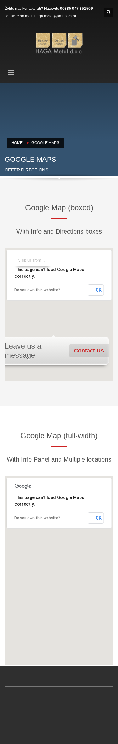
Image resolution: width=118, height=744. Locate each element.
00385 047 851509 (76, 8)
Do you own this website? (37, 290)
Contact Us (89, 350)
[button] (59, 310)
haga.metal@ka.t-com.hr (55, 16)
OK (99, 290)
